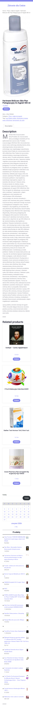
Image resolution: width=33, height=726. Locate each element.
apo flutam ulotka (11, 118)
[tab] (8, 126)
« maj (15, 527)
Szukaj (4, 495)
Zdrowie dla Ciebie (16, 5)
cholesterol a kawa (22, 118)
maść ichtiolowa (7, 120)
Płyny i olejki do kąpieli (13, 11)
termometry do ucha (18, 120)
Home (4, 11)
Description (8, 126)
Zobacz (6, 109)
